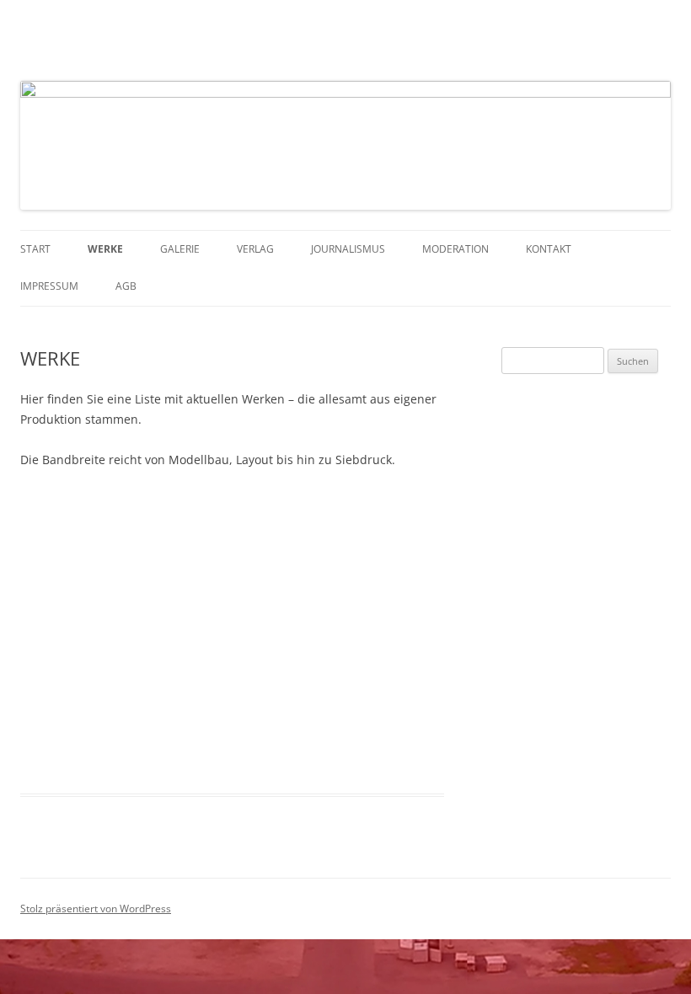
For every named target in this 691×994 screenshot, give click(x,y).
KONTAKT (548, 249)
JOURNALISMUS (348, 249)
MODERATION (455, 249)
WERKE (105, 249)
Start (35, 249)
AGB (126, 286)
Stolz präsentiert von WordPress (95, 908)
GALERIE (180, 249)
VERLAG (255, 249)
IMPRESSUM (49, 286)
